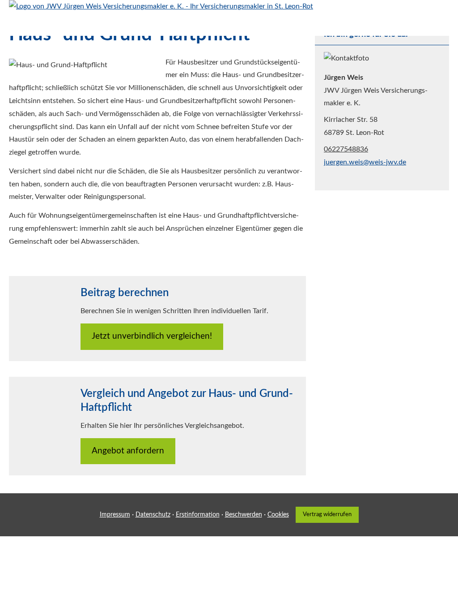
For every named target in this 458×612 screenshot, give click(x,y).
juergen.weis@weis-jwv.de (365, 162)
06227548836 (346, 149)
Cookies (278, 515)
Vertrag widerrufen (327, 514)
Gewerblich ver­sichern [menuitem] (276, 25)
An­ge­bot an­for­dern (128, 451)
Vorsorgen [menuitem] (149, 25)
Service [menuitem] (333, 25)
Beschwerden (243, 515)
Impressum (115, 515)
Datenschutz (153, 515)
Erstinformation (198, 515)
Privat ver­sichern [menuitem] (203, 25)
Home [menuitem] (113, 25)
